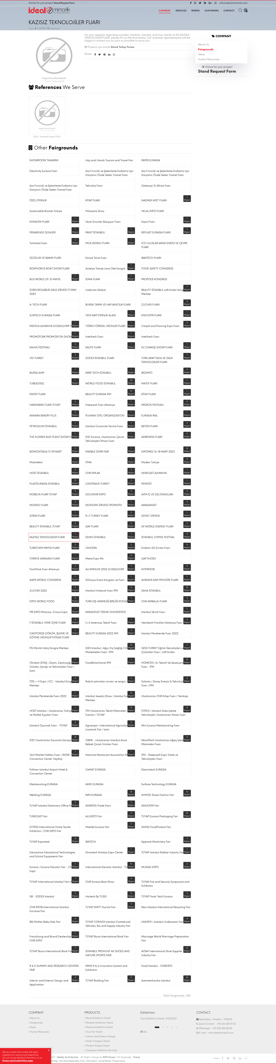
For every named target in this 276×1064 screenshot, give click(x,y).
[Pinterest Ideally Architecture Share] (104, 54)
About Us (203, 44)
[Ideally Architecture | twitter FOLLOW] (200, 3)
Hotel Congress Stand (98, 1041)
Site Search (91, 1061)
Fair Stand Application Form (72, 1061)
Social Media (105, 1061)
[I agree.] (48, 1050)
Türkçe (136, 1057)
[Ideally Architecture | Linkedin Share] (240, 1058)
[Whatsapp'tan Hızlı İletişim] (215, 3)
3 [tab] (167, 1027)
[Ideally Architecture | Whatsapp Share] (113, 54)
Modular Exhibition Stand (99, 1022)
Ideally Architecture (67, 1057)
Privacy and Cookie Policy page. (17, 1061)
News (201, 54)
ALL (145, 1031)
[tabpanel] (166, 1020)
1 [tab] (157, 1027)
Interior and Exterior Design (100, 1036)
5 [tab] (176, 1027)
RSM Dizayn (109, 1057)
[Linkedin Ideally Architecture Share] (109, 54)
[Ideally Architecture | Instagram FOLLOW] (195, 3)
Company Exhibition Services (101, 1050)
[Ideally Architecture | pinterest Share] (234, 1058)
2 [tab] (163, 1027)
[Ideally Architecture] (49, 10)
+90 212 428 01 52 (226, 1023)
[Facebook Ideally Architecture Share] (95, 54)
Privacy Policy (118, 1061)
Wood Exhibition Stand (98, 1018)
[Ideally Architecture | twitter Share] (228, 1058)
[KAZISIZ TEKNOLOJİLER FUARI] (54, 58)
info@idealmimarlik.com (233, 2)
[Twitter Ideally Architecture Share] (99, 54)
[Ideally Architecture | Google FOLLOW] (210, 3)
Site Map (54, 1061)
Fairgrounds (206, 49)
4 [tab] (172, 1027)
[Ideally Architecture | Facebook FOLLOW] (191, 3)
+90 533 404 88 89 (222, 1028)
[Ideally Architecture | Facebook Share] (222, 1058)
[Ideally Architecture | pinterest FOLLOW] (205, 3)
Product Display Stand (97, 1045)
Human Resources (208, 59)
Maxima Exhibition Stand (99, 1027)
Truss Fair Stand (94, 1031)
